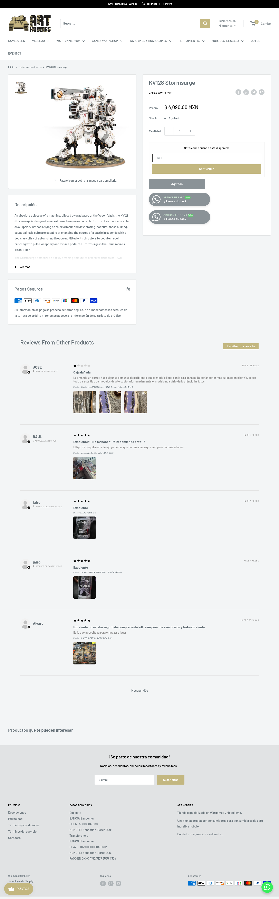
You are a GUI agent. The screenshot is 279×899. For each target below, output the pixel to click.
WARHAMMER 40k (68, 40)
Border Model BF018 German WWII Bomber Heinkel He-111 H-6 (107, 387)
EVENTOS (14, 53)
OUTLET (256, 40)
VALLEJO (38, 40)
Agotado (177, 184)
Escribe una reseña (241, 346)
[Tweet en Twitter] (254, 92)
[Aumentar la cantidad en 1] (190, 131)
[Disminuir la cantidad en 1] (169, 131)
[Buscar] (205, 23)
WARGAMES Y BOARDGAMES (148, 40)
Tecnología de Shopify (20, 881)
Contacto (14, 838)
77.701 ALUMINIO (88, 512)
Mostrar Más (139, 690)
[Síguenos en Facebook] (103, 883)
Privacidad (15, 819)
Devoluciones (17, 812)
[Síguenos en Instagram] (111, 883)
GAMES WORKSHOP (105, 40)
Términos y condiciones (23, 825)
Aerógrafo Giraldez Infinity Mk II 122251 (97, 453)
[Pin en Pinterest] (246, 92)
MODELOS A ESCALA (225, 40)
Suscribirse (170, 780)
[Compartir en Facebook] (238, 92)
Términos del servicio (22, 831)
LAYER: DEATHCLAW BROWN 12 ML (96, 638)
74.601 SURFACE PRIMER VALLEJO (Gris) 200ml (101, 572)
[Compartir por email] (261, 92)
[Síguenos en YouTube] (118, 883)
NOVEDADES (16, 40)
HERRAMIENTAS (189, 40)
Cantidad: (155, 131)
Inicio (11, 67)
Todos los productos (29, 67)
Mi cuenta (226, 25)
